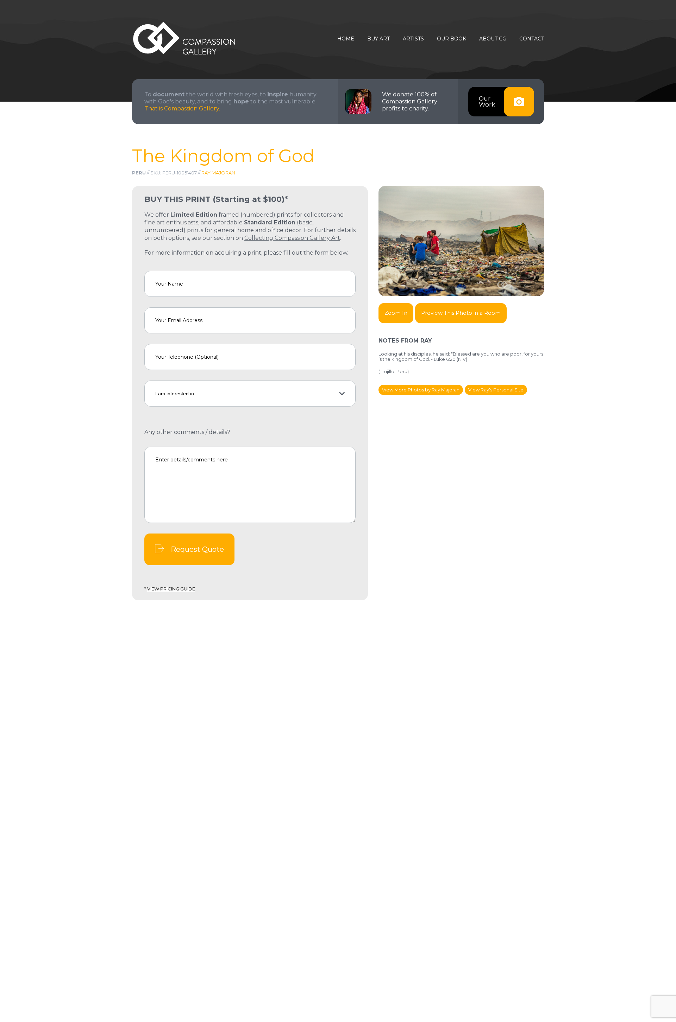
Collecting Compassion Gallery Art (292, 238)
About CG (492, 39)
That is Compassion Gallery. (182, 108)
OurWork (487, 101)
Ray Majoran (218, 172)
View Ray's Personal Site (496, 389)
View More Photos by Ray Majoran (420, 389)
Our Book (451, 39)
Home (345, 39)
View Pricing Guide (171, 589)
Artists (413, 39)
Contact (531, 39)
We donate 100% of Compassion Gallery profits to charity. (409, 101)
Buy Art (378, 39)
